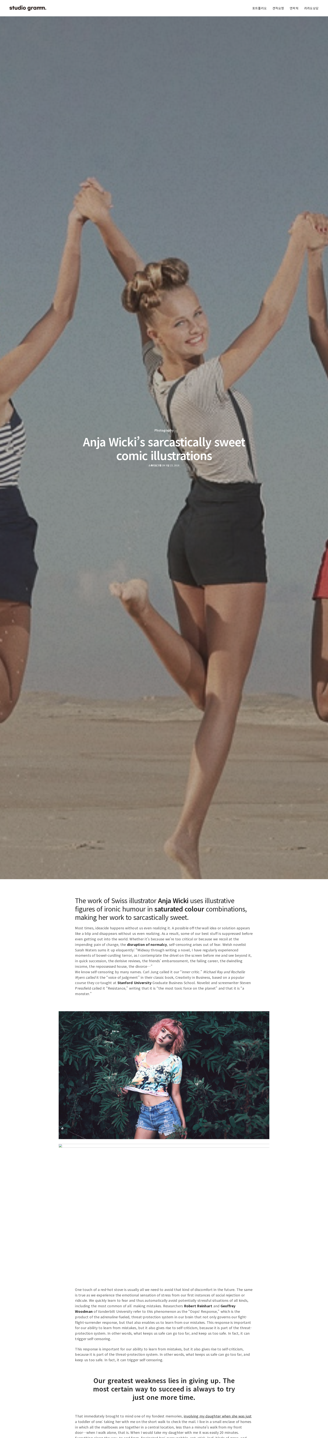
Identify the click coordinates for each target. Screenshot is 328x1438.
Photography (164, 430)
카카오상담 (311, 8)
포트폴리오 (259, 8)
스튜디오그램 (154, 465)
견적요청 (278, 8)
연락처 (294, 8)
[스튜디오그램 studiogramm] (27, 8)
